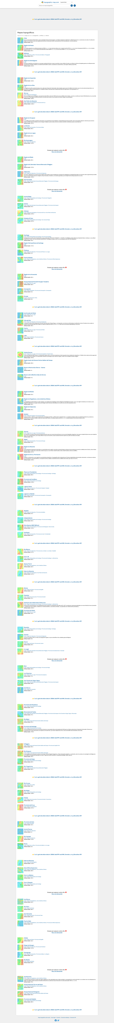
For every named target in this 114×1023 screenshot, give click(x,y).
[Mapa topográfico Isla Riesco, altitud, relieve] (20, 902)
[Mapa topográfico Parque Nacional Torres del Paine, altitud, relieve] (20, 987)
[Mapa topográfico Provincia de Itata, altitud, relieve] (20, 824)
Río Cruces (27, 783)
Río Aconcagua (28, 140)
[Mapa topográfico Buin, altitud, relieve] (20, 668)
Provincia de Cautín (41, 596)
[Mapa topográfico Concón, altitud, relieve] (20, 637)
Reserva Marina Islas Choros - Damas (34, 367)
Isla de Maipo (27, 196)
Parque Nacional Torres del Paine (33, 984)
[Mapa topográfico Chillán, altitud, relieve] (20, 940)
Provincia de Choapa (40, 441)
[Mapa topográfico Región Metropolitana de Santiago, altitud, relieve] (20, 245)
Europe (26, 296)
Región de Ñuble (28, 157)
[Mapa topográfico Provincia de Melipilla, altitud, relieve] (20, 1001)
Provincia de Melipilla (30, 999)
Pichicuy (26, 250)
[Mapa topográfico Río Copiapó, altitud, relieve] (20, 839)
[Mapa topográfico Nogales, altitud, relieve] (20, 513)
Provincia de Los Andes (41, 550)
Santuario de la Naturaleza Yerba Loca (35, 602)
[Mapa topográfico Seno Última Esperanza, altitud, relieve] (20, 870)
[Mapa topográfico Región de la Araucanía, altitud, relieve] (20, 277)
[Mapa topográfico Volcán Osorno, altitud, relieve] (20, 355)
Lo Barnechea (55, 558)
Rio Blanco (27, 549)
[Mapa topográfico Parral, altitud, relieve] (20, 644)
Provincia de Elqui (40, 127)
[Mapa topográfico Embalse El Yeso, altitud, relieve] (20, 221)
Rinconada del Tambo (30, 712)
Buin (25, 666)
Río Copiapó (27, 836)
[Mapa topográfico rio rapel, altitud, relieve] (20, 651)
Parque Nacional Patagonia (31, 992)
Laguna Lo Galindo (29, 494)
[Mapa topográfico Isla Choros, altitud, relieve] (20, 690)
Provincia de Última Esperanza (53, 259)
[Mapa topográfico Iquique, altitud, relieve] (20, 416)
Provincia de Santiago (46, 236)
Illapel (25, 439)
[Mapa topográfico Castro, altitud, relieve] (20, 331)
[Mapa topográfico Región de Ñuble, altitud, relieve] (20, 159)
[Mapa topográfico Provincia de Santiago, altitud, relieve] (20, 729)
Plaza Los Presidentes (30, 472)
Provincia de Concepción (40, 290)
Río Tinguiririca (28, 766)
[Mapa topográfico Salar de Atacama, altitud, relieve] (20, 573)
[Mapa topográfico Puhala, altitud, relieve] (20, 800)
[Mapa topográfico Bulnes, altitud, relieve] (20, 590)
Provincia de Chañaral (40, 946)
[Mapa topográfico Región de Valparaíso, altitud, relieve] (20, 409)
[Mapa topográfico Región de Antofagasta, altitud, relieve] (20, 63)
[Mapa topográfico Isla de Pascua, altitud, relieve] (20, 831)
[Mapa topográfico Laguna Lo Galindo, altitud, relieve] (20, 496)
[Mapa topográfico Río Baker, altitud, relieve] (20, 722)
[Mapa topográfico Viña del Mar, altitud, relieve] (20, 323)
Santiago (26, 235)
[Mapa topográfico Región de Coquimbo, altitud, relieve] (20, 80)
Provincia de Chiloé (40, 329)
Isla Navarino (27, 976)
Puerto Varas (50, 353)
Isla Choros (27, 688)
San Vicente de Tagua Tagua (32, 680)
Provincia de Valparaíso (41, 173)
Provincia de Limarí (40, 534)
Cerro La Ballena (28, 875)
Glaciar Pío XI (28, 564)
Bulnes (26, 588)
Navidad (62, 650)
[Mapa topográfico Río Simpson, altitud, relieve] (20, 754)
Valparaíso (27, 172)
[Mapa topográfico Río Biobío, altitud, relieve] (20, 962)
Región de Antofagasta (30, 60)
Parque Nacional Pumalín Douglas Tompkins (36, 281)
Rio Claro (26, 906)
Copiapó (47, 488)
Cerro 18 (26, 556)
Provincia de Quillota (41, 512)
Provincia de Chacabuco (31, 704)
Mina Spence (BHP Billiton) (31, 525)
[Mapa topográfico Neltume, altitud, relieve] (20, 56)
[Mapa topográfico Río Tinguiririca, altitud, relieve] (20, 769)
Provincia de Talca (39, 915)
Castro (26, 328)
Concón (26, 634)
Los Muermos (28, 673)
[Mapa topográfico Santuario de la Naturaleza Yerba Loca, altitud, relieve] (20, 605)
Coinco (26, 204)
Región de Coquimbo (30, 78)
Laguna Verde (28, 486)
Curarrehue (48, 799)
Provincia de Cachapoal (53, 205)
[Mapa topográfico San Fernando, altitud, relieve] (20, 182)
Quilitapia (26, 532)
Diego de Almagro (29, 945)
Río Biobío (27, 960)
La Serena (27, 126)
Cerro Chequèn (28, 882)
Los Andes (49, 550)
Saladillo (54, 550)
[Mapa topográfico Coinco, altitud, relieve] (20, 206)
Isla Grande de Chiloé (30, 313)
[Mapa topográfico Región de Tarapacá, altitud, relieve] (20, 120)
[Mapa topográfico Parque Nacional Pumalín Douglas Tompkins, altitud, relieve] (20, 284)
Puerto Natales (28, 257)
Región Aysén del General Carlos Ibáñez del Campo (38, 360)
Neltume (26, 53)
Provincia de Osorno (40, 433)
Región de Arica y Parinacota (32, 454)
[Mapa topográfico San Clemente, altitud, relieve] (20, 916)
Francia (25, 297)
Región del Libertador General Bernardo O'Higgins (38, 164)
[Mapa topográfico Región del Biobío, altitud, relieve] (20, 394)
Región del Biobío (30, 290)
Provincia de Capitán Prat (54, 745)
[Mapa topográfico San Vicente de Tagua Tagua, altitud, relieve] (20, 683)
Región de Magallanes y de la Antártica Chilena (36, 259)
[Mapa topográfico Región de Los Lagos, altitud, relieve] (20, 135)
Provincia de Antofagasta (42, 526)
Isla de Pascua (28, 829)
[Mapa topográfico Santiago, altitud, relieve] (20, 237)
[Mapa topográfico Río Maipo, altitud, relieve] (20, 793)
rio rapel (26, 649)
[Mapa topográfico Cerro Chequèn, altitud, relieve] (20, 885)
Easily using (58, 19)
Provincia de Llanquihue (41, 353)
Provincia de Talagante (47, 198)
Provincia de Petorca (41, 251)
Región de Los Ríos (31, 54)
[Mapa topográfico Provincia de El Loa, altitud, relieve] (20, 807)
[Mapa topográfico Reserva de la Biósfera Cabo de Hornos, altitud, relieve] (20, 377)
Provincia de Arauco (39, 337)
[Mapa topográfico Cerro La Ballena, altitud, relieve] (20, 877)
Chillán (26, 938)
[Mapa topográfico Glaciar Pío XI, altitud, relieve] (20, 566)
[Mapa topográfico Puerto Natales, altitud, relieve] (20, 260)
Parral (26, 642)
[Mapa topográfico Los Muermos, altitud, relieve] (20, 676)
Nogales (26, 510)
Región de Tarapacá (29, 118)
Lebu (25, 335)
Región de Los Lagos (30, 133)
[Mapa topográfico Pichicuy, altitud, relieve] (20, 253)
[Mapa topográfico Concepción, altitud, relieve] (20, 291)
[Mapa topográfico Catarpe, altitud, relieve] (20, 213)
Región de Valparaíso (31, 141)
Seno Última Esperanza (30, 868)
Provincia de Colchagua (53, 181)
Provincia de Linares (39, 643)
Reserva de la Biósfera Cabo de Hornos (35, 375)
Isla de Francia (31, 297)
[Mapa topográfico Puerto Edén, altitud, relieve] (20, 923)
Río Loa (26, 93)
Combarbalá (47, 534)
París (36, 297)
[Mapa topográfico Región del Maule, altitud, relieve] (20, 48)
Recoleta (26, 627)
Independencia (28, 518)
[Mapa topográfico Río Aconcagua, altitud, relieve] (20, 143)
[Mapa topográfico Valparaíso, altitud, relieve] (20, 174)
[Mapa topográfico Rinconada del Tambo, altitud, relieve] (20, 714)
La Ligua (48, 251)
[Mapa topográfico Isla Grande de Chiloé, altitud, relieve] (20, 315)
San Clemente (28, 914)
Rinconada (74, 713)
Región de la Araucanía (30, 274)
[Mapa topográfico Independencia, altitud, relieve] (20, 520)
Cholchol (26, 595)
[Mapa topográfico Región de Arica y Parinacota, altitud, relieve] (20, 457)
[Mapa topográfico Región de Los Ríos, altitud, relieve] (20, 88)
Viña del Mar (27, 320)
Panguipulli (47, 54)
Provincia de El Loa (41, 102)
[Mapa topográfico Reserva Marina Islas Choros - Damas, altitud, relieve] (20, 370)
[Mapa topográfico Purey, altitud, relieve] (20, 846)
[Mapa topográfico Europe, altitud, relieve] (20, 299)
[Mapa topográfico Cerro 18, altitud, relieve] (20, 559)
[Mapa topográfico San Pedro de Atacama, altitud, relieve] (20, 103)
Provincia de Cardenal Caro (54, 650)
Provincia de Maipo (46, 667)
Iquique (26, 414)
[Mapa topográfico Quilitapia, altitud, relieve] (20, 535)
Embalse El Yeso (28, 218)
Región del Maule (29, 45)
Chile (25, 38)
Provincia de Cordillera (30, 479)
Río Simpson (27, 751)
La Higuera (47, 954)
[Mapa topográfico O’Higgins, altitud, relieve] (20, 746)
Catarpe (26, 211)
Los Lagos (47, 845)
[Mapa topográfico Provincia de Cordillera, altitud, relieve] (20, 482)
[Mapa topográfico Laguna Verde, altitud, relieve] (20, 489)
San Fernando (28, 179)
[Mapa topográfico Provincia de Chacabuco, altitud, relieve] (20, 707)
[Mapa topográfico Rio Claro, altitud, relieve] (20, 909)
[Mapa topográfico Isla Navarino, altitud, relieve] (20, 979)
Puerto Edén (27, 921)
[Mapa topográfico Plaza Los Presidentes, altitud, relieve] (20, 474)
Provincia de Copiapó (40, 488)
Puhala (26, 798)
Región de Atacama (29, 446)
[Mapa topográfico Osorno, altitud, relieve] (20, 434)
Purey (25, 844)
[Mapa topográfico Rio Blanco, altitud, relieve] (20, 552)
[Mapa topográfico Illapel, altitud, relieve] (20, 442)
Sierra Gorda (51, 526)
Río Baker (26, 719)
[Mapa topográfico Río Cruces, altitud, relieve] (20, 786)
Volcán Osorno (28, 352)
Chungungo (27, 952)
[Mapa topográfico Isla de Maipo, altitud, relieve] (20, 199)
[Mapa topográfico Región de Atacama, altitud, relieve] (20, 449)
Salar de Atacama (29, 571)
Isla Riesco (27, 899)
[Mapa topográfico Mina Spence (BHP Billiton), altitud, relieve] (20, 528)
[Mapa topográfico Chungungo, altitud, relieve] (20, 955)
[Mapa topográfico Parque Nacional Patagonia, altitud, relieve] (20, 994)
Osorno (26, 431)
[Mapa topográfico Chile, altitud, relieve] (20, 40)
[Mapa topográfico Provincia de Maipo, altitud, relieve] (20, 761)
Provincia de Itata (29, 822)
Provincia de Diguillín (39, 589)
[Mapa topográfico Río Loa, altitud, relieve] (20, 96)
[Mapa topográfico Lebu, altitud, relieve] (20, 338)
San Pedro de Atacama (30, 101)
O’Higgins (26, 744)
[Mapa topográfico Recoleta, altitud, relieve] (20, 630)
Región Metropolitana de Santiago (34, 198)
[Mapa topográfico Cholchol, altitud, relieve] (20, 598)
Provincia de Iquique (40, 415)
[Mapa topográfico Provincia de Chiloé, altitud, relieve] (20, 613)
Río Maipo (27, 790)
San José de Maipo (46, 219)
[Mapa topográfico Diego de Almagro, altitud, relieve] (20, 948)
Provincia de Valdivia (40, 54)
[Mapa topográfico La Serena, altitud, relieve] (20, 128)
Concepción (27, 289)
